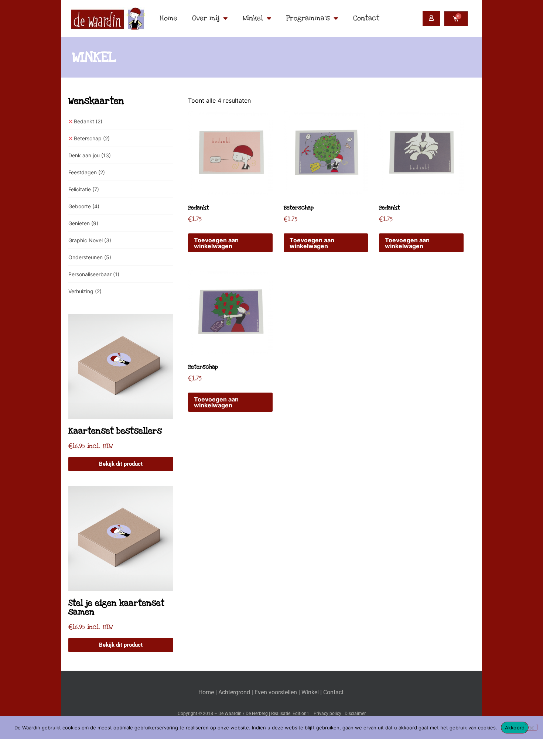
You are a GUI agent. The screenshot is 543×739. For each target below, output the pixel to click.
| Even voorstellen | (276, 692)
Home (168, 18)
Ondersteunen (89, 257)
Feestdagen (86, 172)
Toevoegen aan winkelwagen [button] (216, 243)
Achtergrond (234, 692)
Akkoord (515, 728)
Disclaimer (355, 713)
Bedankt (88, 121)
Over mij (205, 18)
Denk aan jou (89, 155)
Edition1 (301, 713)
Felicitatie (83, 189)
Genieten (83, 223)
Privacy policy (327, 713)
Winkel (253, 18)
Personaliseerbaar (93, 274)
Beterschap (92, 138)
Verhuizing (85, 291)
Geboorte (83, 206)
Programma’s (308, 18)
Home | (208, 692)
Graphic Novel (89, 240)
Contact (366, 18)
